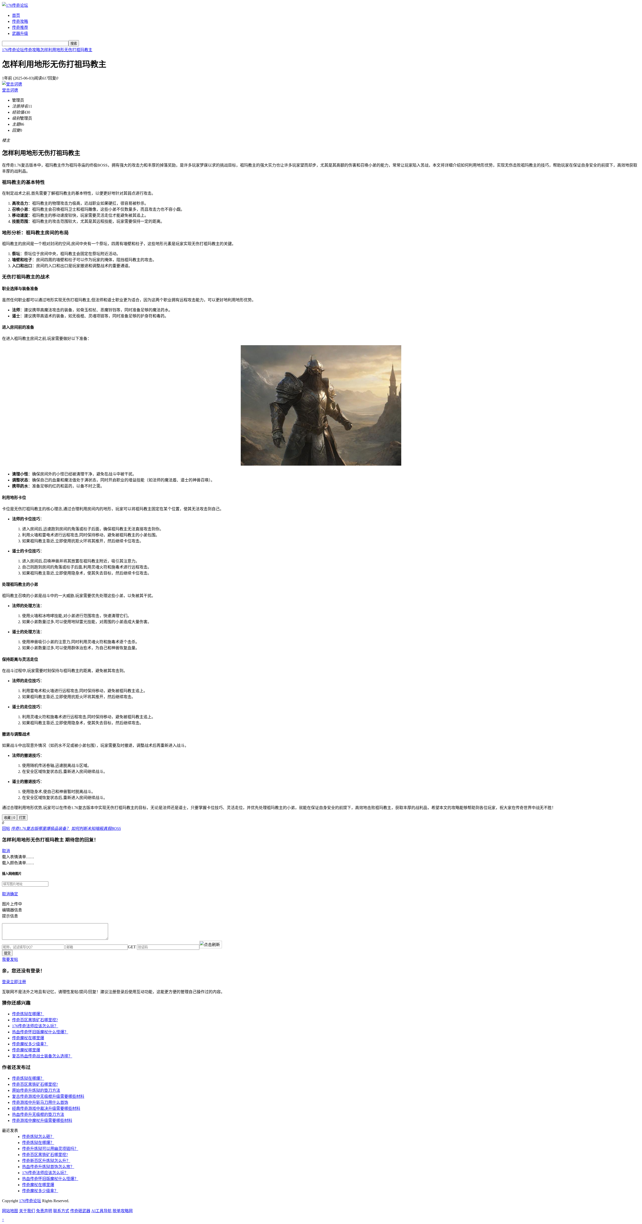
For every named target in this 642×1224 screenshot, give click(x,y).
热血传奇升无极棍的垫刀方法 (38, 1114)
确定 (14, 894)
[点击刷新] (210, 944)
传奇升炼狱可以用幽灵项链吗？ (50, 1148)
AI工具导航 (101, 1211)
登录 (6, 982)
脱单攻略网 (123, 1211)
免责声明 (44, 1211)
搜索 (73, 43)
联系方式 (61, 1211)
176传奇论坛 (13, 50)
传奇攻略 (20, 21)
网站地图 (10, 1211)
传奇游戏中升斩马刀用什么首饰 (40, 1102)
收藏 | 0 (9, 818)
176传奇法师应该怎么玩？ (35, 1026)
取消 (6, 851)
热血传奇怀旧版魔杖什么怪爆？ (40, 1032)
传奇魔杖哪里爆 (26, 1050)
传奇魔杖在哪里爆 (28, 1038)
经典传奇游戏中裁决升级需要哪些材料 (46, 1108)
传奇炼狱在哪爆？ (28, 1014)
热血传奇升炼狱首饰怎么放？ (48, 1167)
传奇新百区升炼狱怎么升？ (46, 1161)
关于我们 (27, 1211)
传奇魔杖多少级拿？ (30, 1044)
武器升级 (20, 33)
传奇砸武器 (80, 1211)
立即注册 (18, 982)
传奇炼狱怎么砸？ (38, 1136)
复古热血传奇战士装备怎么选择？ (42, 1056)
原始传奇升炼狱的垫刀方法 (36, 1090)
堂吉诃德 (10, 90)
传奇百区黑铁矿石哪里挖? (35, 1020)
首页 (16, 15)
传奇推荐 (20, 27)
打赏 (22, 818)
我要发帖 (10, 959)
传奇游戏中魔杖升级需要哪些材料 (42, 1120)
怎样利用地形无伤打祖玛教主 (66, 50)
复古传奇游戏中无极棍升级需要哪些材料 (48, 1096)
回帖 (6, 828)
